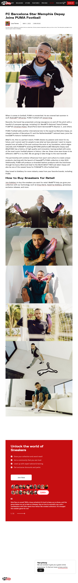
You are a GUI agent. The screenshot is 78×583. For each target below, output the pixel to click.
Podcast (59, 3)
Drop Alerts (41, 185)
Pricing (44, 3)
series (18, 118)
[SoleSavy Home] (6, 3)
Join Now (21, 477)
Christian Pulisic (20, 127)
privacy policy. (63, 567)
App (12, 3)
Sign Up (70, 3)
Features (35, 3)
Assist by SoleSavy (54, 185)
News (52, 3)
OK (41, 570)
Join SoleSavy (11, 182)
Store (27, 3)
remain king (47, 118)
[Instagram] (77, 3)
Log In (64, 3)
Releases (19, 3)
